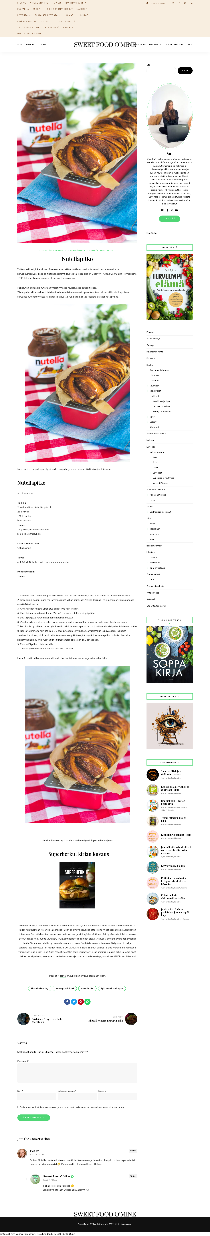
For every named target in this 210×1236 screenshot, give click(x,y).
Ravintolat (155, 562)
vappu (153, 523)
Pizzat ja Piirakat (158, 494)
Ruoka (36, 9)
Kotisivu (102, 1091)
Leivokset (43, 250)
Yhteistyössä (51, 27)
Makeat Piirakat (160, 483)
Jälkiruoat (154, 427)
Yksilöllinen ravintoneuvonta (142, 44)
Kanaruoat (155, 380)
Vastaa (133, 1150)
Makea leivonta (87, 250)
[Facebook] (67, 1002)
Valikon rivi (162, 210)
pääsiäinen (155, 528)
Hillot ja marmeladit (162, 411)
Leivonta (22, 15)
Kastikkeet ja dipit (161, 401)
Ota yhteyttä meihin (29, 34)
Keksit (155, 467)
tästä (63, 976)
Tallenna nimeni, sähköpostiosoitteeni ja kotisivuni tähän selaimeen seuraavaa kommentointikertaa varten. (72, 1107)
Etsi (149, 65)
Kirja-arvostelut (157, 567)
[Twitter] (74, 1002)
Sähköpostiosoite (67, 1091)
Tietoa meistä (67, 21)
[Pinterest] (81, 1002)
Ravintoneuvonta (155, 351)
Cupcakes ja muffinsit (163, 477)
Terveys (150, 345)
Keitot (152, 416)
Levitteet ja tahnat (162, 406)
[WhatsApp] (87, 1002)
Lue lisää (170, 219)
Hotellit (153, 557)
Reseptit (31, 44)
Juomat (69, 15)
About (45, 44)
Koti (19, 44)
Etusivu (150, 332)
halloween (155, 534)
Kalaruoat (154, 385)
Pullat (101, 250)
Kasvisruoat (155, 390)
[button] (203, 4)
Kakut (155, 457)
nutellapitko (88, 988)
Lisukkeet (154, 396)
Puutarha (23, 9)
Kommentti (23, 1061)
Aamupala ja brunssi (160, 370)
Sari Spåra (152, 233)
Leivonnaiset (57, 250)
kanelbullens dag (40, 988)
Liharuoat (154, 375)
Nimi (20, 1091)
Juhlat (84, 15)
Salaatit (153, 421)
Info (190, 44)
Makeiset (82, 9)
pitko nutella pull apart (112, 988)
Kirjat (152, 579)
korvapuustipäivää (65, 988)
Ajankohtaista (175, 44)
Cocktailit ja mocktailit (160, 511)
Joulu (152, 539)
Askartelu (69, 27)
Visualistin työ (153, 338)
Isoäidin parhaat (27, 21)
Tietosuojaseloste (28, 27)
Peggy (34, 1151)
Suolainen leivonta (46, 15)
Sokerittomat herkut (60, 9)
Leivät (152, 500)
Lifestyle (47, 21)
